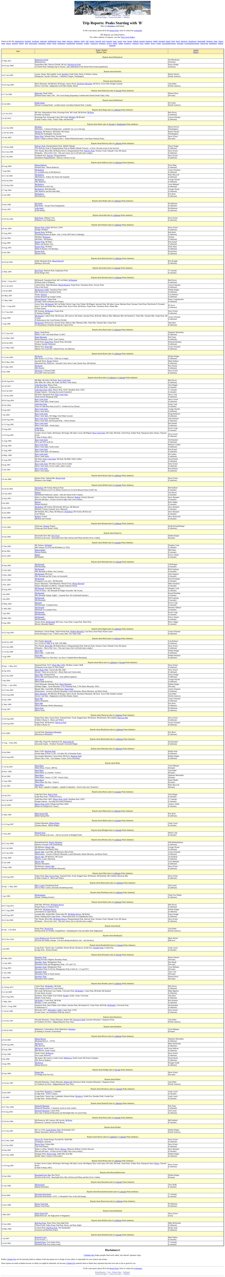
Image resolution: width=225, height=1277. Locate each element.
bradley (87, 43)
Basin (37, 332)
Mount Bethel (40, 550)
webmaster (138, 31)
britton (120, 43)
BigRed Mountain (77, 632)
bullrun (220, 43)
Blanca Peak (52, 794)
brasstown (94, 43)
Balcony (50, 156)
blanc (216, 41)
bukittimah (213, 43)
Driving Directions (100, 15)
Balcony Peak (40, 146)
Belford (38, 493)
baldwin (77, 41)
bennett (142, 41)
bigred (168, 41)
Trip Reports (126, 15)
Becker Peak (60, 478)
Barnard (44, 295)
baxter (120, 41)
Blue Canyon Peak (52, 876)
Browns (63, 1149)
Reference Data (116, 15)
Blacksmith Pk (68, 742)
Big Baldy (39, 204)
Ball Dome (39, 218)
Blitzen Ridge (54, 823)
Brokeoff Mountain (42, 1106)
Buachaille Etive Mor (43, 1175)
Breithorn (71, 1029)
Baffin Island (40, 103)
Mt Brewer (39, 1044)
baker (64, 41)
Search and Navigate (101, 17)
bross (142, 43)
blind (3, 43)
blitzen (8, 43)
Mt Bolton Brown (57, 905)
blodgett (15, 43)
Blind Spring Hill (41, 814)
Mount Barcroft (58, 261)
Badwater (38, 93)
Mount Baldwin (41, 165)
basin (115, 41)
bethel (155, 41)
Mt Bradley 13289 (54, 1010)
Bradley (66, 996)
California (117, 110)
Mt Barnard (73, 280)
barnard (109, 41)
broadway (127, 43)
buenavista (204, 43)
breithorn (102, 43)
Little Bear (39, 428)
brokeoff (135, 43)
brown (153, 43)
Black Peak (39, 708)
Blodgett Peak (40, 833)
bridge (115, 43)
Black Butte (39, 679)
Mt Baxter (39, 356)
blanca (221, 41)
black (178, 41)
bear (124, 41)
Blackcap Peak (60, 723)
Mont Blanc (39, 766)
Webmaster (127, 17)
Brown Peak (39, 1144)
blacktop (209, 41)
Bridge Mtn (39, 1072)
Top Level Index (128, 37)
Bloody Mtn (49, 847)
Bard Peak (39, 271)
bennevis (149, 41)
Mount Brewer (40, 1039)
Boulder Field (98, 948)
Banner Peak (40, 232)
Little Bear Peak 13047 (43, 390)
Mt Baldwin (39, 170)
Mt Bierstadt (39, 564)
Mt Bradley (49, 986)
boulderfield (70, 43)
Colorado (116, 268)
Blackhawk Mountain (53, 732)
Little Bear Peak (41, 385)
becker (129, 41)
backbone (35, 41)
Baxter (49, 361)
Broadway (48, 1092)
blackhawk (192, 41)
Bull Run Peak (40, 1223)
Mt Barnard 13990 (42, 290)
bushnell (112, 46)
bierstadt (162, 41)
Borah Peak (49, 929)
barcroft (98, 41)
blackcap (184, 41)
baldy (83, 41)
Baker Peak (39, 136)
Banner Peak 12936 (42, 227)
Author (196, 50)
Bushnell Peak (40, 1242)
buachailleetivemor (169, 43)
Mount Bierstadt (78, 584)
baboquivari (19, 41)
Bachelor (65, 74)
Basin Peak (49, 342)
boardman (42, 43)
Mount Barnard (64, 285)
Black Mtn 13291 (58, 665)
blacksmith (201, 41)
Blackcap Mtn (122, 718)
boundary (79, 43)
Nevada (118, 91)
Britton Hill (68, 1082)
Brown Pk (39, 1139)
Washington (121, 124)
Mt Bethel (48, 545)
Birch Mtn (48, 646)
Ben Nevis (56, 536)
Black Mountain (65, 684)
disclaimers (111, 26)
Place (196, 52)
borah (54, 43)
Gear (109, 15)
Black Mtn (39, 675)
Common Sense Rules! (115, 17)
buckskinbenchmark (191, 43)
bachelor (28, 41)
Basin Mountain (41, 337)
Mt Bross (68, 1120)
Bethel (37, 555)
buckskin (180, 43)
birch (173, 41)
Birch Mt (48, 641)
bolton (49, 43)
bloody (21, 43)
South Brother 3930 (53, 1130)
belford (135, 41)
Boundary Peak (41, 957)
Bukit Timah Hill (41, 1213)
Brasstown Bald (79, 1020)
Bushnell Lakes (41, 1237)
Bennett (46, 526)
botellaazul (61, 43)
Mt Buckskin (40, 1185)
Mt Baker (38, 127)
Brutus (156, 1163)
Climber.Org (89, 1255)
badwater (43, 41)
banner (91, 41)
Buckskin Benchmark (43, 1194)
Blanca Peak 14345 (60, 799)
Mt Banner (47, 237)
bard (103, 41)
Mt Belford (39, 488)
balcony (70, 41)
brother (147, 43)
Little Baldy (39, 208)
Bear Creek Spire (64, 380)
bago (59, 41)
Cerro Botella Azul (42, 938)
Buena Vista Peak (41, 1204)
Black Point (69, 689)
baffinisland (52, 41)
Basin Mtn (48, 347)
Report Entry (114, 31)
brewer (109, 43)
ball (87, 41)
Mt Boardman (40, 895)
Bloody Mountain (55, 842)
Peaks (98, 50)
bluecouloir (33, 43)
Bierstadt (38, 603)
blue (26, 43)
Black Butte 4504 (41, 670)
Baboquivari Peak (41, 60)
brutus (158, 43)
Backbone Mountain (84, 84)
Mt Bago (90, 112)
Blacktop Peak (50, 751)
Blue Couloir (40, 886)
